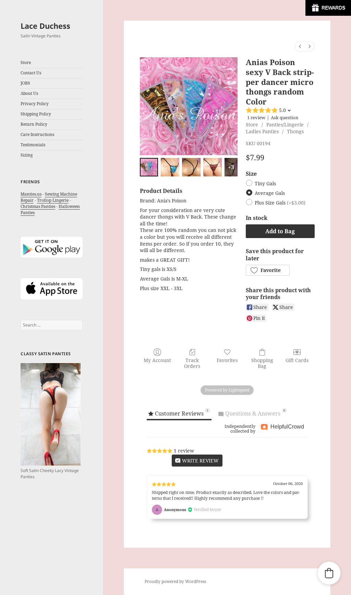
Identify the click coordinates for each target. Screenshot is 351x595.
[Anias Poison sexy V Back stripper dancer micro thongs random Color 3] (212, 167)
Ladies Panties (262, 131)
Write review (200, 460)
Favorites (227, 360)
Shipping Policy (36, 114)
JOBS (25, 83)
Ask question (284, 117)
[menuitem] (300, 46)
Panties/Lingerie (285, 124)
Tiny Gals (265, 184)
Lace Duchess (45, 26)
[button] (268, 270)
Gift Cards (297, 360)
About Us (29, 93)
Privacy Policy (35, 104)
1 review (256, 117)
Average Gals (270, 193)
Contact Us (31, 73)
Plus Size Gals (280, 203)
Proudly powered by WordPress (175, 581)
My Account (157, 360)
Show (328, 8)
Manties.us (31, 194)
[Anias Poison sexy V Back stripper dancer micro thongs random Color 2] (191, 167)
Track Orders (192, 363)
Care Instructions (37, 134)
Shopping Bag (262, 363)
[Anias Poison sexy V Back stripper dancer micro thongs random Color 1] (170, 167)
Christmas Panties (38, 206)
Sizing (27, 155)
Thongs (295, 131)
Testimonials (33, 145)
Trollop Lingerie (53, 200)
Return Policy (34, 124)
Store (252, 124)
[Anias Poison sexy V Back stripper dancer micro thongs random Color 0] (149, 167)
